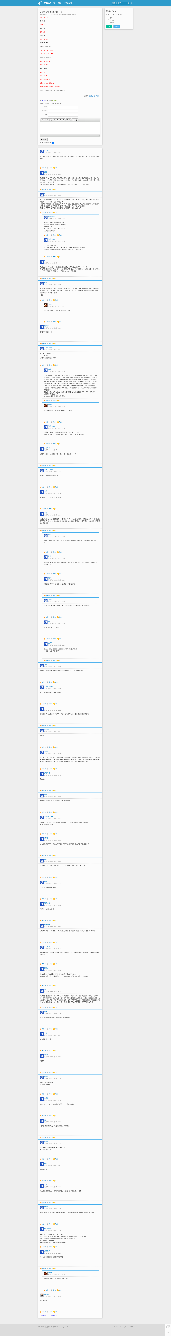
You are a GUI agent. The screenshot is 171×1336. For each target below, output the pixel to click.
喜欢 (111, 18)
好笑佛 (46, 1206)
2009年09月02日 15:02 (46, 14)
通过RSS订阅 (132, 3)
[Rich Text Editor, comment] (70, 128)
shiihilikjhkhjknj (48, 816)
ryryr (45, 282)
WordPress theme (119, 1327)
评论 (73, 14)
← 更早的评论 (42, 1316)
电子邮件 (44, 110)
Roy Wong (51, 216)
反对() (51, 168)
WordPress (67, 1327)
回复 (56, 168)
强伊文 (68, 14)
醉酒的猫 (47, 773)
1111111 (43, 100)
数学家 (46, 1076)
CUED (131, 1327)
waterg (46, 1294)
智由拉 (46, 751)
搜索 (128, 3)
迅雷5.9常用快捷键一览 (51, 12)
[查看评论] (168, 1327)
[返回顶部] (168, 1333)
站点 (46, 114)
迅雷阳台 (46, 3)
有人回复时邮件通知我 (46, 143)
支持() (44, 168)
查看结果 (116, 26)
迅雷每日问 (68, 3)
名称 (45, 106)
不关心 (112, 20)
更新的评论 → (54, 1316)
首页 (59, 3)
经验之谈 (92, 96)
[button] (42, 120)
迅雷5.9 (98, 96)
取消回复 (54, 100)
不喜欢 (112, 22)
